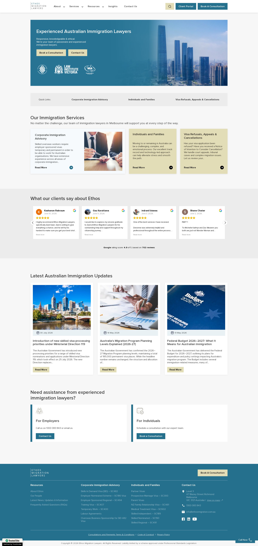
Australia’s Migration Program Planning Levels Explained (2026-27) (126, 342)
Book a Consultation (51, 52)
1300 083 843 (193, 505)
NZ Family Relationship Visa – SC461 (150, 504)
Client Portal (186, 6)
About (57, 6)
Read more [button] (40, 235)
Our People (36, 495)
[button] (225, 222)
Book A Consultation (213, 6)
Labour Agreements (91, 513)
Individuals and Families (141, 99)
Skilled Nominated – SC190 (145, 518)
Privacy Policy (163, 534)
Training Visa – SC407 (92, 504)
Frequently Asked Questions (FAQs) (48, 504)
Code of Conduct (146, 534)
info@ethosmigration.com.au (200, 511)
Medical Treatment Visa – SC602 (148, 509)
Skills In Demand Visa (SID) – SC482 (99, 491)
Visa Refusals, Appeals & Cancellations (197, 99)
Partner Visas (138, 491)
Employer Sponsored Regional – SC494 (101, 500)
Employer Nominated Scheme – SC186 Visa (103, 495)
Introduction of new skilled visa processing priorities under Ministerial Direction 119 (61, 342)
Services (74, 6)
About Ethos (36, 491)
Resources (94, 6)
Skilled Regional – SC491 (144, 522)
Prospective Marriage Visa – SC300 (149, 495)
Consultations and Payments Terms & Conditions (111, 534)
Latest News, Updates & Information (49, 500)
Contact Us (130, 6)
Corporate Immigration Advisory (90, 99)
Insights (113, 6)
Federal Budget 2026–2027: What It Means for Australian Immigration (191, 342)
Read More (41, 167)
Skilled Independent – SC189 (146, 513)
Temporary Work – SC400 (94, 509)
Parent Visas (137, 500)
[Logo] (39, 472)
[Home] (38, 6)
